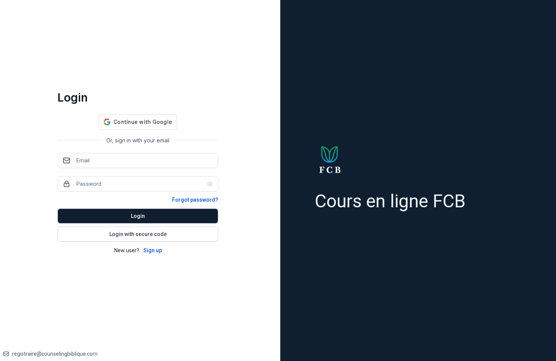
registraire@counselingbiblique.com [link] (55, 354)
